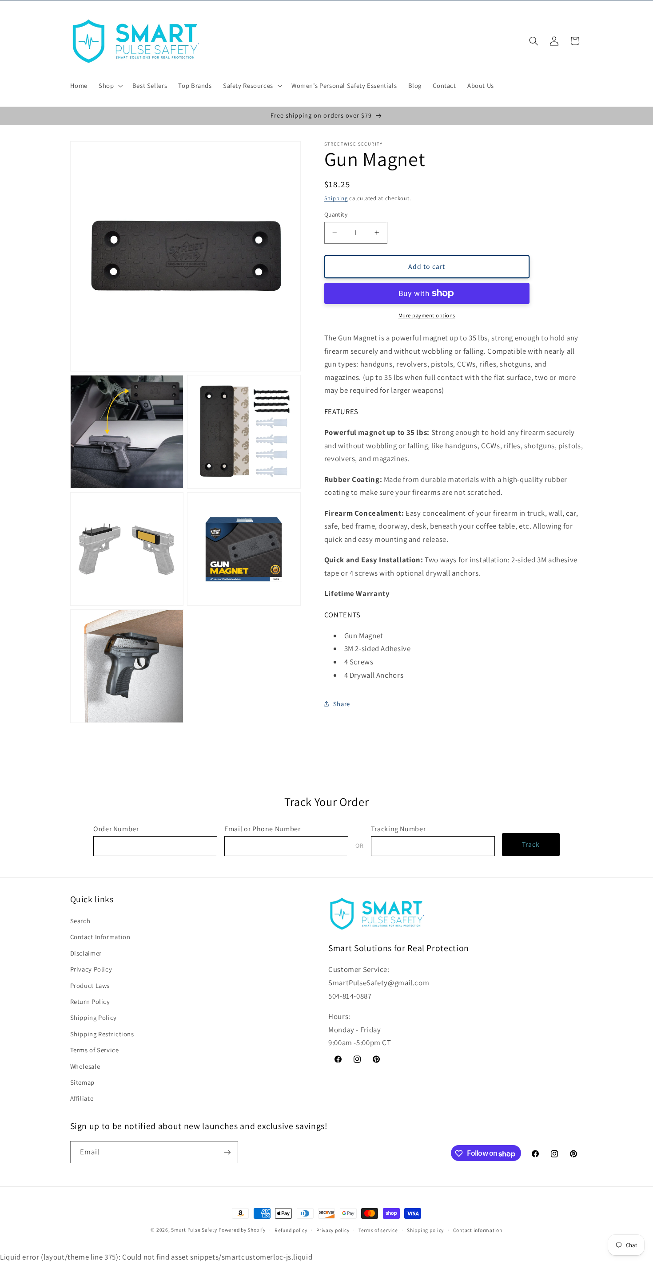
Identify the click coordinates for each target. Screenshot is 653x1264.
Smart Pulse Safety (194, 1229)
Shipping (336, 198)
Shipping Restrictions (102, 1034)
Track (531, 844)
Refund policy (291, 1230)
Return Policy (90, 1001)
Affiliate (82, 1098)
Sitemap (82, 1082)
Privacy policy (332, 1230)
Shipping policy (425, 1230)
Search (80, 920)
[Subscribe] (227, 1152)
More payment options (427, 315)
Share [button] (341, 703)
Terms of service (378, 1230)
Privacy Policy (91, 969)
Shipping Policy (93, 1018)
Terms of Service (94, 1050)
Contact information (477, 1230)
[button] (110, 86)
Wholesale (85, 1066)
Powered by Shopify (242, 1229)
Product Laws (90, 985)
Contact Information (100, 937)
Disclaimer (86, 953)
